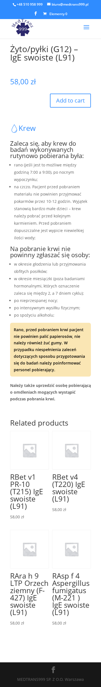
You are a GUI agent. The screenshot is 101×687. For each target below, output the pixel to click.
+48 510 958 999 (30, 4)
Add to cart (70, 100)
